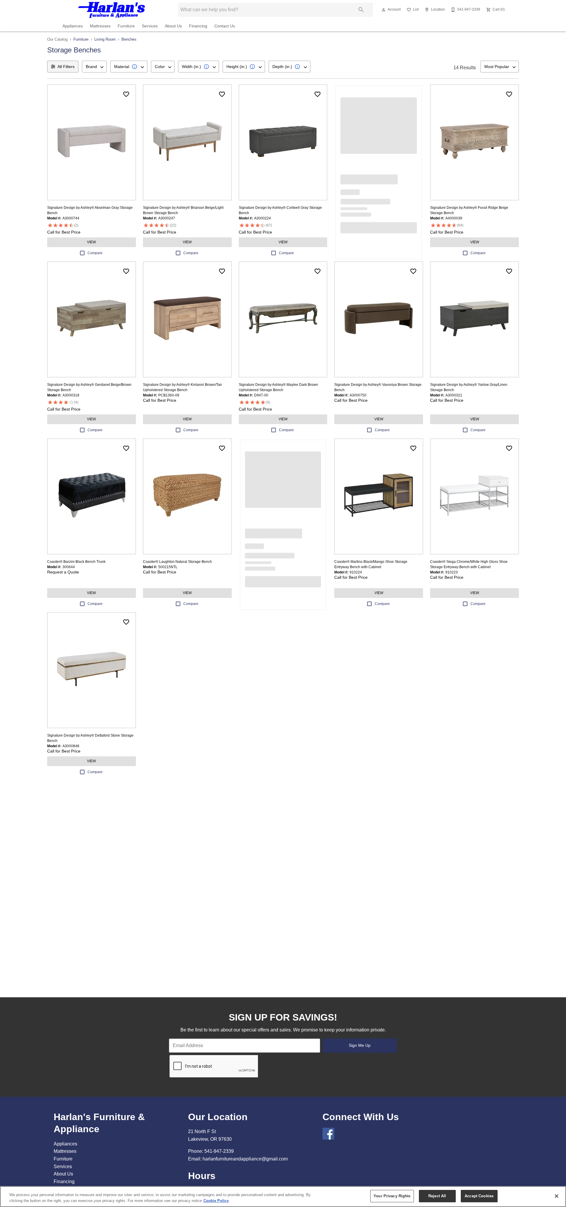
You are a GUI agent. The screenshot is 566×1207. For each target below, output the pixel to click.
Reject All (437, 1196)
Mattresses (100, 26)
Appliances (72, 26)
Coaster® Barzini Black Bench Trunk (76, 562)
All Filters (66, 66)
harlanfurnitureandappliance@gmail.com (245, 1158)
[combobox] (94, 66)
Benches (128, 39)
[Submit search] (361, 9)
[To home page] (111, 10)
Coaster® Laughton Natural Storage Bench (177, 562)
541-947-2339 (219, 1151)
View (91, 242)
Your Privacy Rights (392, 1196)
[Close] (556, 1196)
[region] (283, 1196)
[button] (383, 9)
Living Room (105, 39)
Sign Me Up (360, 1045)
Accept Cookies (479, 1196)
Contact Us (224, 26)
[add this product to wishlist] (126, 94)
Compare (95, 253)
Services (150, 26)
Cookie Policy (216, 1200)
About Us (173, 26)
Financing (198, 26)
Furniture (126, 26)
